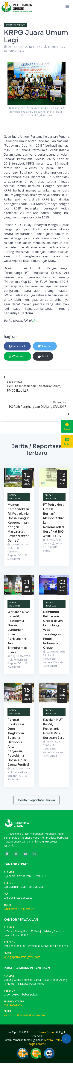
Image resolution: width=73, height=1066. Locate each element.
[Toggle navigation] (67, 6)
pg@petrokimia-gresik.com (20, 908)
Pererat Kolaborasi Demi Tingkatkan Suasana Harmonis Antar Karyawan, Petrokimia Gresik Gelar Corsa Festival (18, 742)
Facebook (19, 346)
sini (34, 320)
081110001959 (13, 1005)
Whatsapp (19, 356)
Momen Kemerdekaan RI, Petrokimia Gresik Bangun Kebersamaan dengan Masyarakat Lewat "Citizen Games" (18, 523)
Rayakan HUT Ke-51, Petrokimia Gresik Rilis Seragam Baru (53, 729)
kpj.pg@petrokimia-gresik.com (22, 957)
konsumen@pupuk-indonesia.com (24, 1015)
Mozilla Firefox (53, 1040)
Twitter (47, 346)
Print (44, 356)
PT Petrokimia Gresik (41, 1032)
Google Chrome (36, 1044)
